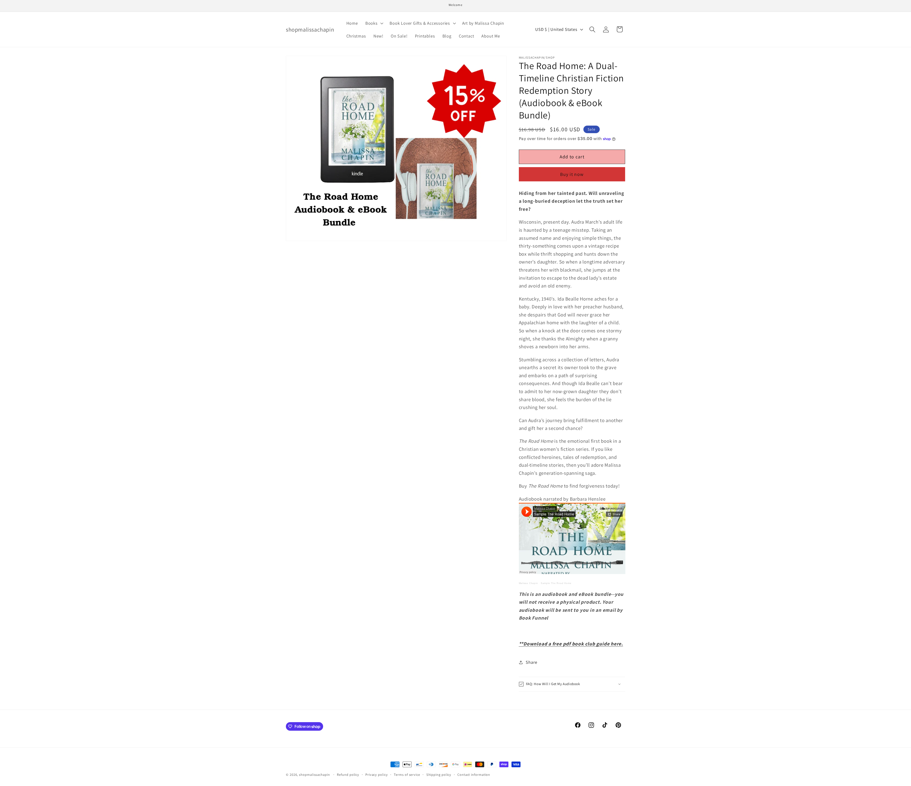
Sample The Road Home (556, 583)
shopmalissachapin (314, 774)
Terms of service (407, 774)
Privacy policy (376, 774)
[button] (374, 23)
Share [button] (531, 662)
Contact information (473, 774)
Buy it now (572, 174)
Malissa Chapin (528, 583)
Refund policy (348, 774)
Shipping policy (438, 774)
